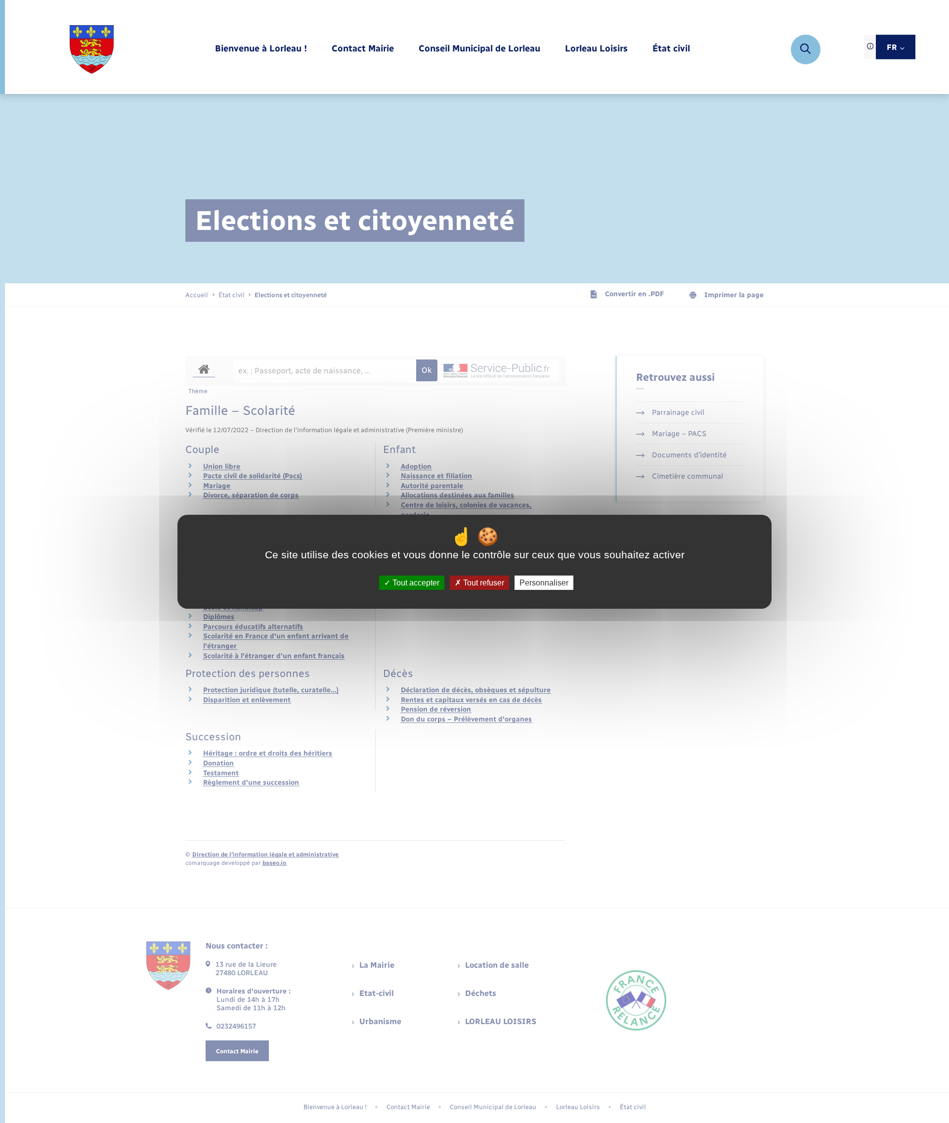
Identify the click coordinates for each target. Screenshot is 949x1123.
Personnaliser (543, 582)
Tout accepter (414, 582)
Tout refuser (482, 582)
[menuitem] (261, 49)
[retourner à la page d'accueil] (91, 49)
